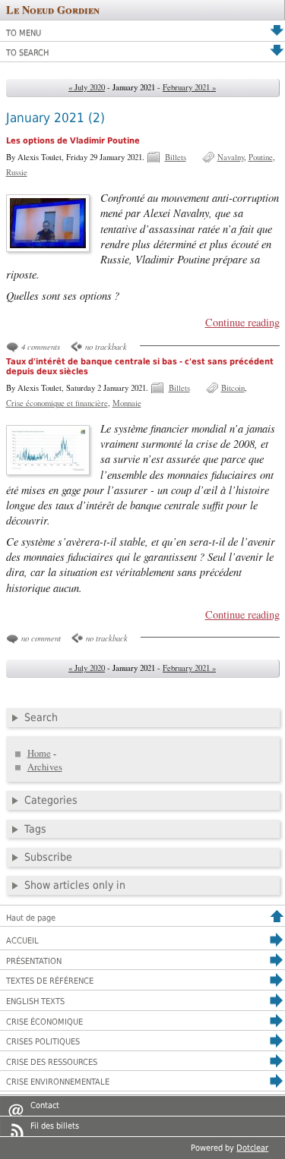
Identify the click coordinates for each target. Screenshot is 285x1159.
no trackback (106, 346)
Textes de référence (49, 981)
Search (41, 717)
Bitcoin (233, 388)
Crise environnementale (57, 1082)
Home (39, 753)
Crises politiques (43, 1042)
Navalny (230, 157)
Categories (51, 800)
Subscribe (48, 857)
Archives (44, 767)
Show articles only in (74, 885)
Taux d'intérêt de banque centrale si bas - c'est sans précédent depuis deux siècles (140, 366)
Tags (35, 829)
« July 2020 (86, 87)
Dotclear (252, 1148)
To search (27, 53)
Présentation (34, 961)
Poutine (261, 157)
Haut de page (30, 918)
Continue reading (242, 322)
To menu (23, 33)
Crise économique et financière (57, 403)
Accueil (22, 941)
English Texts (35, 1001)
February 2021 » (189, 87)
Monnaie (126, 403)
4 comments (40, 346)
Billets (175, 157)
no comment (41, 638)
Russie (16, 172)
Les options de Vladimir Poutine (73, 141)
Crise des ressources (51, 1062)
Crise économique (44, 1022)
